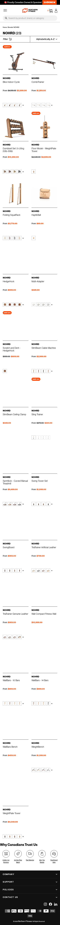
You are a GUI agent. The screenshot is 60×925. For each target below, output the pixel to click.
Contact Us (10, 897)
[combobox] (30, 18)
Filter (5, 39)
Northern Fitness (24, 921)
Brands (10, 27)
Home (5, 27)
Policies (8, 889)
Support (8, 882)
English (50, 2)
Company (9, 874)
